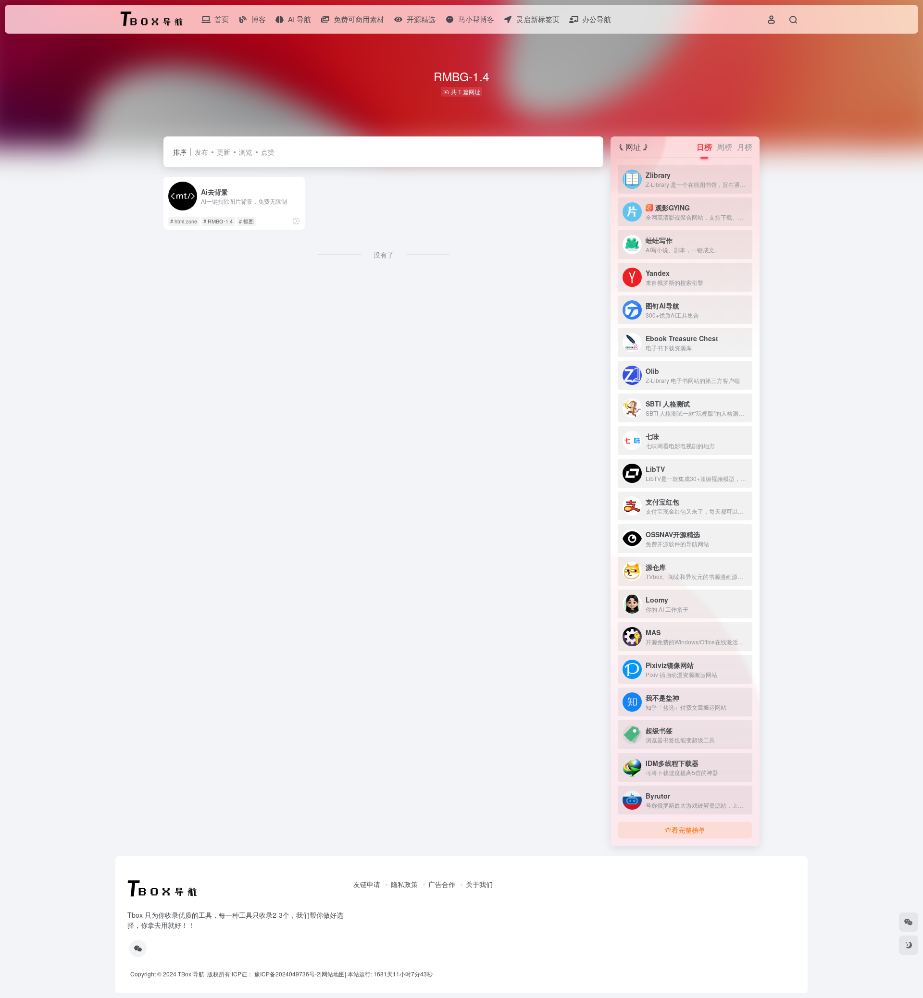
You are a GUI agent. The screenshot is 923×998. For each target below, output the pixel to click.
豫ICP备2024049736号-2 (287, 974)
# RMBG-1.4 (218, 221)
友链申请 (366, 884)
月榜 (744, 146)
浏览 (245, 152)
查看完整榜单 (685, 830)
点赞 (267, 152)
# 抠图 (246, 221)
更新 (223, 152)
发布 (201, 152)
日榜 (704, 146)
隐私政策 (404, 884)
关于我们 (479, 884)
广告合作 (441, 884)
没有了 (384, 254)
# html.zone (183, 221)
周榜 (724, 146)
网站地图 (333, 974)
